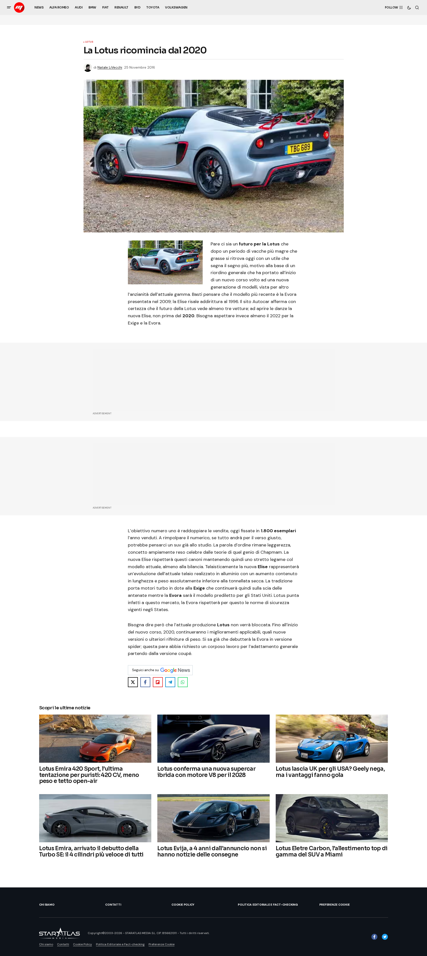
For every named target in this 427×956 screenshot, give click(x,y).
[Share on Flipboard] (158, 682)
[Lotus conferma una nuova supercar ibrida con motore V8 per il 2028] (213, 739)
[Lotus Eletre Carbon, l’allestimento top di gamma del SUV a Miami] (332, 818)
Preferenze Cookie (334, 905)
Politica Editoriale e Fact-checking (268, 905)
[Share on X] (133, 682)
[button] (9, 7)
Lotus (89, 42)
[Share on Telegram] (170, 682)
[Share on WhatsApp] (183, 682)
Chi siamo (47, 905)
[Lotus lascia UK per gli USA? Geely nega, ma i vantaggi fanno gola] (332, 739)
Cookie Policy (182, 905)
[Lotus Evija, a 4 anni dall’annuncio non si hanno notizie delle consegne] (213, 818)
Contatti (113, 905)
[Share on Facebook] (145, 682)
